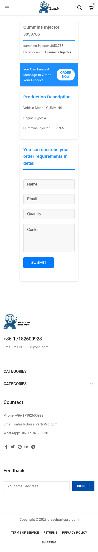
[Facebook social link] (6, 446)
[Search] (79, 7)
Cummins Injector (58, 52)
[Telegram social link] (33, 446)
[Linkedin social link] (26, 446)
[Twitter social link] (12, 446)
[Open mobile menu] (7, 7)
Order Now (65, 74)
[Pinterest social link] (19, 446)
